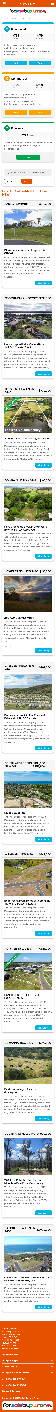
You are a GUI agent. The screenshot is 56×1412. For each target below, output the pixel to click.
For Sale (5, 18)
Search (26, 181)
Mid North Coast (26, 18)
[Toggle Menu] (4, 3)
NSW (14, 18)
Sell (16, 63)
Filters (13, 181)
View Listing (43, 282)
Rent (40, 63)
